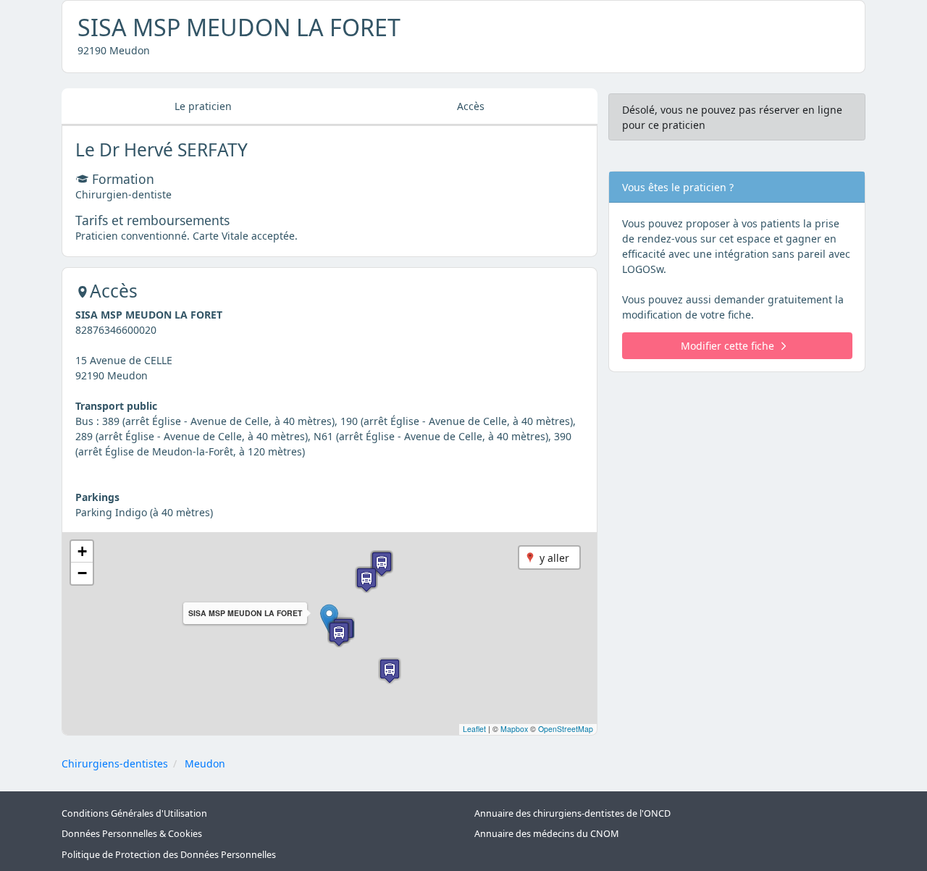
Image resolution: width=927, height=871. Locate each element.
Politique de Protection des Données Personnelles (169, 855)
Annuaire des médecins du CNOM (546, 834)
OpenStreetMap (565, 728)
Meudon (205, 763)
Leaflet (474, 728)
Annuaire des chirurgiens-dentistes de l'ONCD (572, 813)
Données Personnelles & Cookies (132, 834)
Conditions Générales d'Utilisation (134, 813)
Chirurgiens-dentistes (115, 763)
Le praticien (203, 106)
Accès (471, 106)
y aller (554, 558)
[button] (329, 619)
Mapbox (514, 728)
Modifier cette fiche (727, 346)
